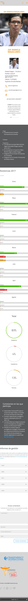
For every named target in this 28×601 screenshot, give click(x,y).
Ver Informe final (8, 437)
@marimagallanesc (13, 85)
